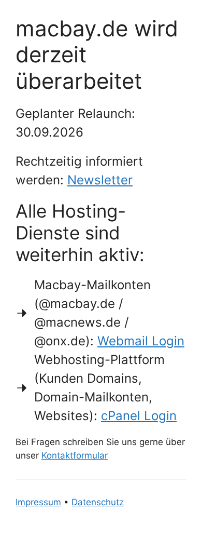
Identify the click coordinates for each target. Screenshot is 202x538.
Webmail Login (140, 340)
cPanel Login (139, 415)
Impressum (38, 502)
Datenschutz (97, 502)
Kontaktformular (74, 455)
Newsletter (100, 179)
